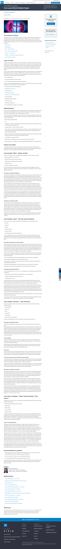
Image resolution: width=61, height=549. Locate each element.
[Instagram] (11, 531)
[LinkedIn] (13, 531)
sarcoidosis (27, 439)
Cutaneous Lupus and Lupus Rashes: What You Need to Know (15, 480)
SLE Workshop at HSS (30, 510)
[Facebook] (5, 531)
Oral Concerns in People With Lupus (11, 484)
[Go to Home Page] (5, 525)
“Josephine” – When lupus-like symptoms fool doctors (14, 55)
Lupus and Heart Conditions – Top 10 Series (12, 488)
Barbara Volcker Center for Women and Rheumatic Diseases (51, 43)
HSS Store (24, 533)
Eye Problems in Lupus (9, 482)
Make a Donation (7, 541)
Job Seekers (36, 531)
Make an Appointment (55, 2)
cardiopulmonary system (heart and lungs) (12, 94)
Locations (12, 2)
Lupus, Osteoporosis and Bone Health (13, 392)
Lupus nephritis (16, 176)
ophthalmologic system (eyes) (10, 88)
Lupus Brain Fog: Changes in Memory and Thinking (13, 503)
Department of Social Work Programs (50, 47)
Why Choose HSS (41, 0)
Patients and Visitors (38, 526)
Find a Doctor (7, 2)
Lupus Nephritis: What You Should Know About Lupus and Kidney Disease (17, 493)
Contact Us (24, 536)
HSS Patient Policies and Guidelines (51, 527)
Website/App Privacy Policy (51, 532)
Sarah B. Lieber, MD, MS (9, 12)
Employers (36, 533)
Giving (34, 0)
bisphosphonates (27, 390)
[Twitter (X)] (7, 531)
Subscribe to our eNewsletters (9, 539)
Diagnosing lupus (8, 46)
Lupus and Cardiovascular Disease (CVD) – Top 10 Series (15, 486)
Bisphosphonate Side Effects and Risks (11, 501)
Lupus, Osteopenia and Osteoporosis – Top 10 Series (14, 499)
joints (17, 104)
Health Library (23, 2)
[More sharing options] (60, 280)
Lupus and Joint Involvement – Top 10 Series (12, 495)
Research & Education (29, 2)
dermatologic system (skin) (9, 92)
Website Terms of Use (50, 529)
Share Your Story (7, 534)
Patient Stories (47, 0)
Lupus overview (7, 44)
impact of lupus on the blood (17, 271)
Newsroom (24, 528)
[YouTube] (9, 531)
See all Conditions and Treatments (49, 51)
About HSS (24, 526)
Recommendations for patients (10, 57)
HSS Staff (36, 538)
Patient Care (17, 2)
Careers (37, 0)
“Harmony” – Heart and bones (10, 53)
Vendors (35, 536)
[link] (60, 269)
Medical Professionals (38, 528)
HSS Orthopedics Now (51, 34)
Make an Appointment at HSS (30, 519)
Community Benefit (25, 531)
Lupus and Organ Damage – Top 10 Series (12, 478)
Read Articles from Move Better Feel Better (12, 536)
